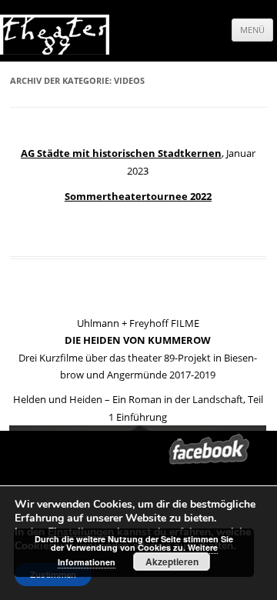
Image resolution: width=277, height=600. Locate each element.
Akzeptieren (172, 561)
